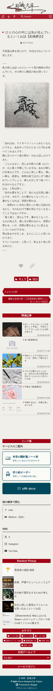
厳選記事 (31, 640)
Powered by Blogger (28, 684)
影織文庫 (31, 677)
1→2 (41, 636)
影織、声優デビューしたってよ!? (32, 582)
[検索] (22, 17)
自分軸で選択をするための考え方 (31, 594)
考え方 (22, 279)
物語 (35, 279)
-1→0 (14, 636)
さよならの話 (11, 291)
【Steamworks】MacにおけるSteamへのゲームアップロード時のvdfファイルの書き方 (32, 619)
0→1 (28, 636)
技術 (45, 640)
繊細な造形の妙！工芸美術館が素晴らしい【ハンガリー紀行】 (28, 300)
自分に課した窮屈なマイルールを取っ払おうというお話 (31, 606)
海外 (27, 645)
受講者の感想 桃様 (24, 570)
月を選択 (8, 657)
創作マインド (13, 640)
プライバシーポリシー (26, 687)
